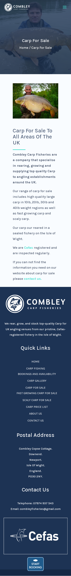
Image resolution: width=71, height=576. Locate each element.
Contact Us (35, 420)
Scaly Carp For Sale (37, 400)
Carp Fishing (35, 368)
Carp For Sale (35, 387)
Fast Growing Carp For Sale (37, 393)
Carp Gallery (36, 380)
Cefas (28, 248)
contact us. (33, 279)
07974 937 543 (43, 503)
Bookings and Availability (37, 374)
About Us (35, 413)
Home (35, 361)
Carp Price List (37, 407)
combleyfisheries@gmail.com (40, 509)
